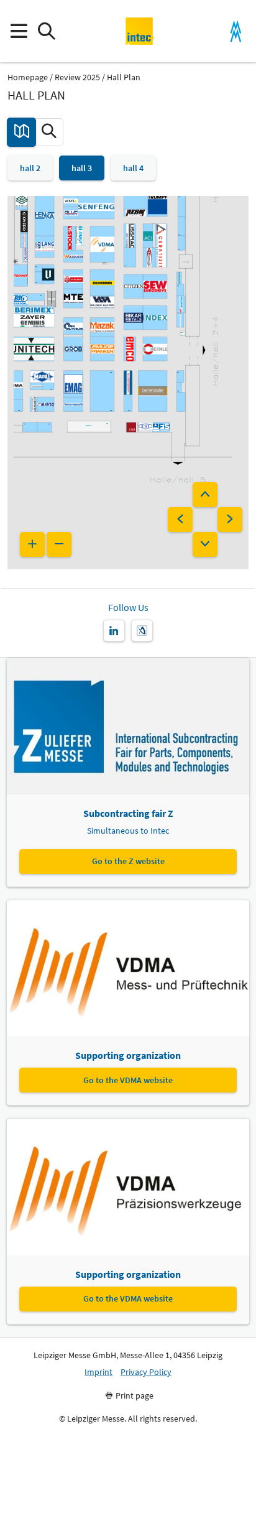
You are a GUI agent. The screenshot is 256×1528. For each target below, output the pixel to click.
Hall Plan (123, 77)
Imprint (98, 1372)
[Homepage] (140, 31)
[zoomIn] (32, 544)
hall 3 (81, 168)
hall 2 (30, 168)
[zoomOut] (59, 544)
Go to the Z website (128, 861)
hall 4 (133, 168)
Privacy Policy (146, 1372)
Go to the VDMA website (128, 1080)
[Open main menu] (18, 31)
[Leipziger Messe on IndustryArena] (142, 630)
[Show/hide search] (46, 31)
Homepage (27, 77)
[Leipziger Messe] (236, 31)
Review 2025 (77, 77)
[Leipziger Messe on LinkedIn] (114, 630)
